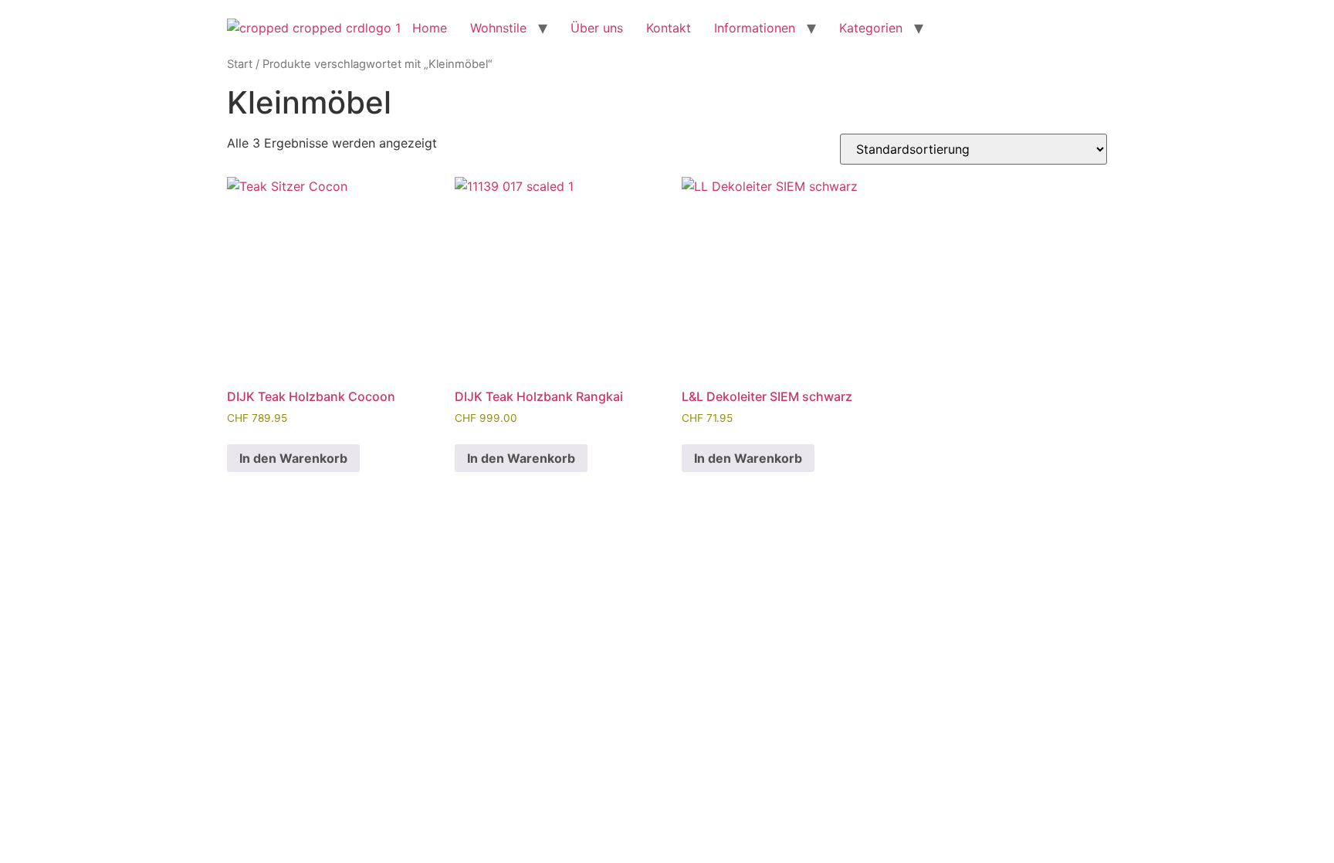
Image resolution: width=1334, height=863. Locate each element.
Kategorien (870, 28)
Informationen (754, 28)
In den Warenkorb (293, 458)
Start (239, 64)
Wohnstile (498, 28)
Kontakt (668, 28)
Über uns (597, 28)
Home (429, 28)
